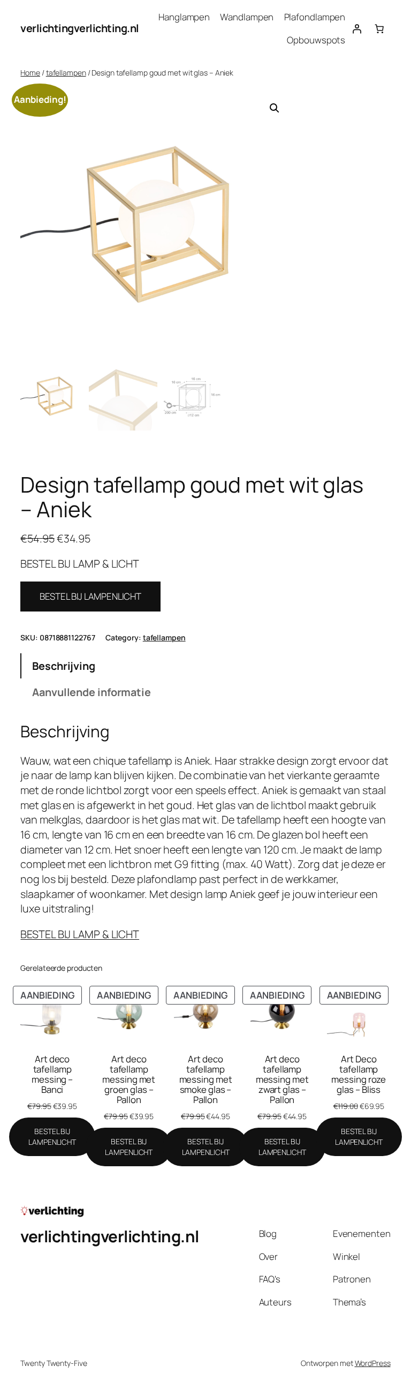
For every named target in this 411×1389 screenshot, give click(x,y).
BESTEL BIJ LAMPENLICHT (90, 596)
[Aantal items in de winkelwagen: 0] (379, 28)
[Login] (356, 28)
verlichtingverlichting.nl (79, 28)
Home (30, 72)
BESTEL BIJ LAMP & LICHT (79, 934)
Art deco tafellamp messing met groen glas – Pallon (128, 1079)
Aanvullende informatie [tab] (91, 692)
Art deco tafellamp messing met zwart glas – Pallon (282, 1079)
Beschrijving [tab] (63, 666)
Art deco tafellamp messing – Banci (52, 1074)
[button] (274, 108)
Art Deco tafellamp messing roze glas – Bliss (358, 1074)
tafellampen (66, 72)
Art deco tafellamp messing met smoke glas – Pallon (205, 1079)
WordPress (373, 1363)
